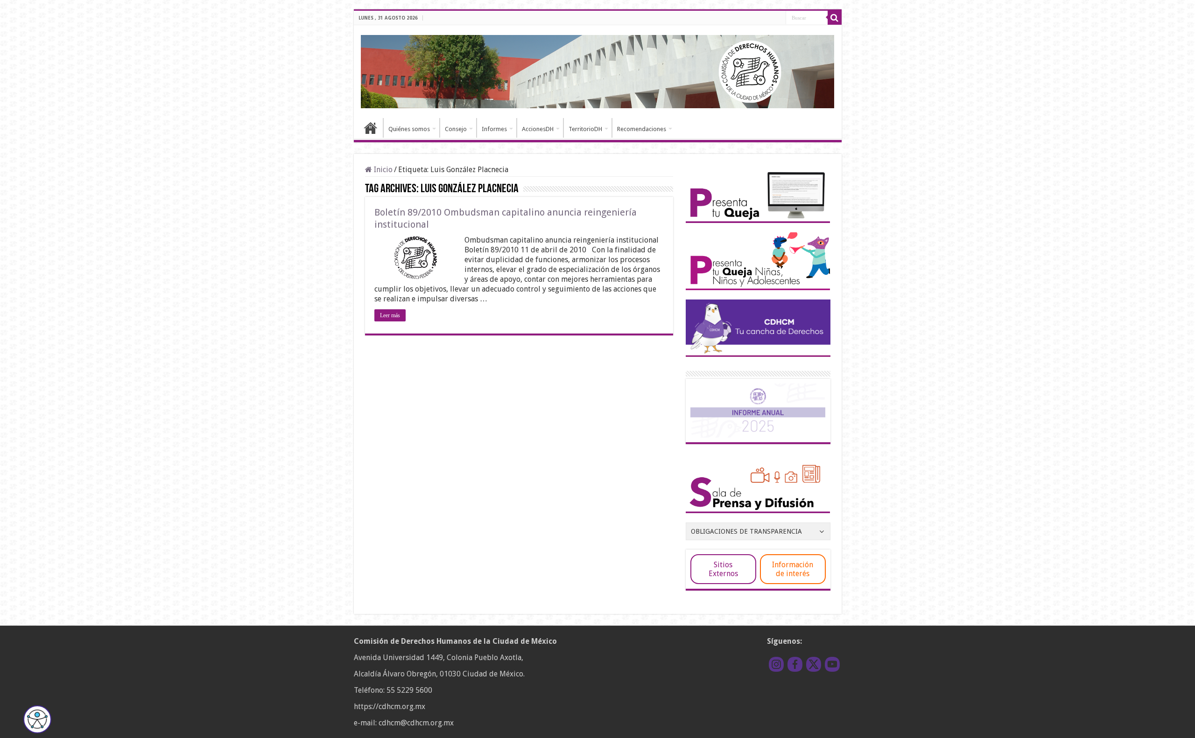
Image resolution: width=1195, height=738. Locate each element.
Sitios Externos (723, 569)
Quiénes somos (409, 128)
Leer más (390, 315)
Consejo (456, 128)
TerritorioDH (585, 128)
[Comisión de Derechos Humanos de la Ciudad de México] (598, 70)
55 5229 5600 (409, 690)
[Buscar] (835, 18)
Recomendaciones (641, 128)
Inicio (370, 128)
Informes (494, 128)
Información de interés (792, 569)
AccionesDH (538, 128)
